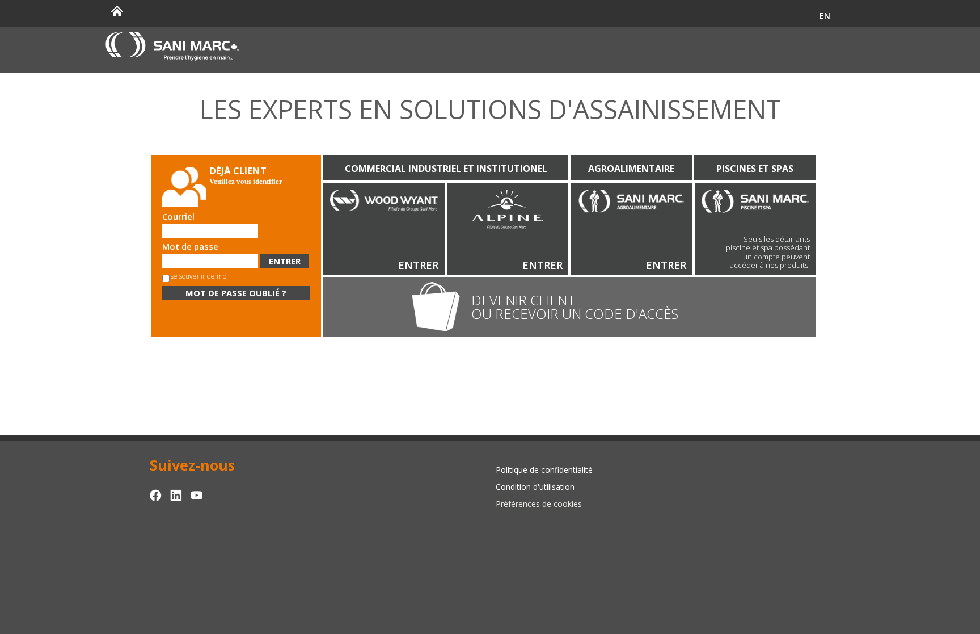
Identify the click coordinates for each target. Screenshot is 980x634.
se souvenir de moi (199, 276)
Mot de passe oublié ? (235, 293)
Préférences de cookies (539, 503)
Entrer (418, 265)
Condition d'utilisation (535, 486)
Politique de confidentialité (544, 469)
